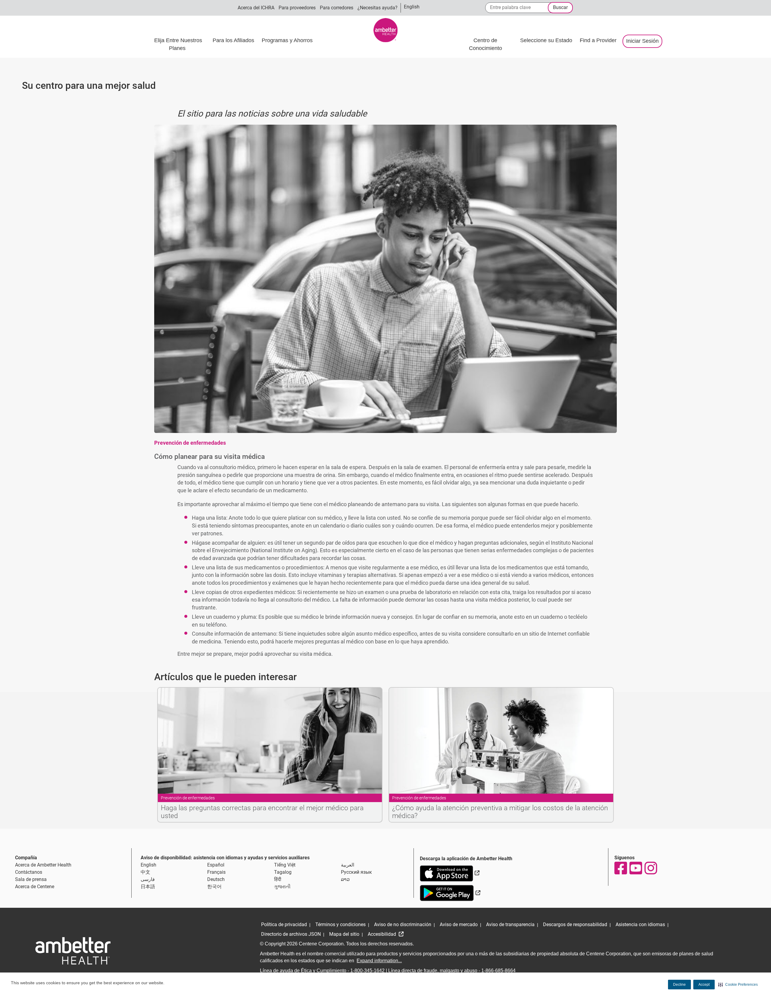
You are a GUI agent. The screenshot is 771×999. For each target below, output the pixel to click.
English (148, 865)
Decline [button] (679, 984)
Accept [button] (704, 984)
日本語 (148, 886)
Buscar (560, 7)
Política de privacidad (284, 924)
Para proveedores (297, 8)
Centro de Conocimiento (485, 44)
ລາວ (345, 879)
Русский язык (356, 872)
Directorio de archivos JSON (291, 934)
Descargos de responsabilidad (575, 924)
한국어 (214, 886)
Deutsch (216, 879)
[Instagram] (651, 868)
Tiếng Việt (284, 865)
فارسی (148, 879)
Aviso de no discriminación (402, 924)
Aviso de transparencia (510, 924)
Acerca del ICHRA (256, 8)
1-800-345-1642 (367, 970)
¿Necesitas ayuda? (377, 8)
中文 (145, 872)
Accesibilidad (382, 934)
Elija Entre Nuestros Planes (178, 44)
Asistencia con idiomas (640, 924)
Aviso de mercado (459, 924)
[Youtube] (635, 868)
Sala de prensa (31, 879)
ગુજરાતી (282, 886)
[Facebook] (620, 868)
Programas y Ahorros (288, 40)
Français (216, 872)
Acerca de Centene (34, 886)
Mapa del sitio (344, 934)
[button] (738, 984)
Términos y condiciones (340, 924)
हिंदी (277, 879)
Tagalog (283, 872)
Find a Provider (598, 40)
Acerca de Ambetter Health (43, 865)
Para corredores (336, 8)
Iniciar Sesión (642, 41)
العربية (347, 865)
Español (215, 865)
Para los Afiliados (234, 40)
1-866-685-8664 (498, 970)
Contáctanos (28, 872)
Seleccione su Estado (547, 40)
